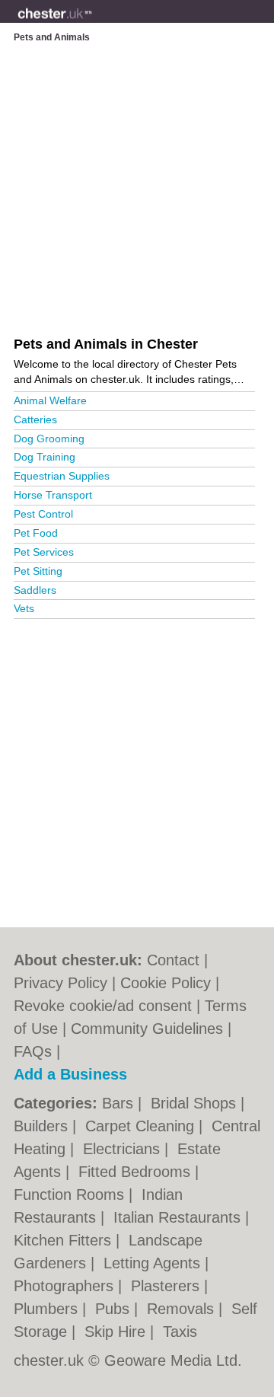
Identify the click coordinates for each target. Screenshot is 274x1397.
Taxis (180, 1331)
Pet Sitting (38, 571)
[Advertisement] (137, 767)
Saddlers (35, 590)
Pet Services (44, 552)
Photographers (66, 1285)
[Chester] (92, 23)
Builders (43, 1126)
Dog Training (44, 457)
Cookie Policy (165, 982)
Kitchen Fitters (65, 1240)
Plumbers (48, 1308)
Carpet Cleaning (142, 1126)
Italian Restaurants (179, 1217)
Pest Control (43, 514)
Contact (173, 960)
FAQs (33, 1051)
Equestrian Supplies (62, 476)
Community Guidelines (147, 1028)
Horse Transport (53, 495)
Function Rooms (71, 1194)
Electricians (123, 1148)
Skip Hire (117, 1331)
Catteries (35, 419)
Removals (182, 1308)
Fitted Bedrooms (136, 1171)
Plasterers (167, 1285)
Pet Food (36, 533)
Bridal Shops (196, 1103)
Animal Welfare (50, 400)
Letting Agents (154, 1263)
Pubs (114, 1308)
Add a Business (70, 1074)
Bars (120, 1103)
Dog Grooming (49, 438)
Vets (24, 608)
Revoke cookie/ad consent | (109, 1005)
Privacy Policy (60, 982)
